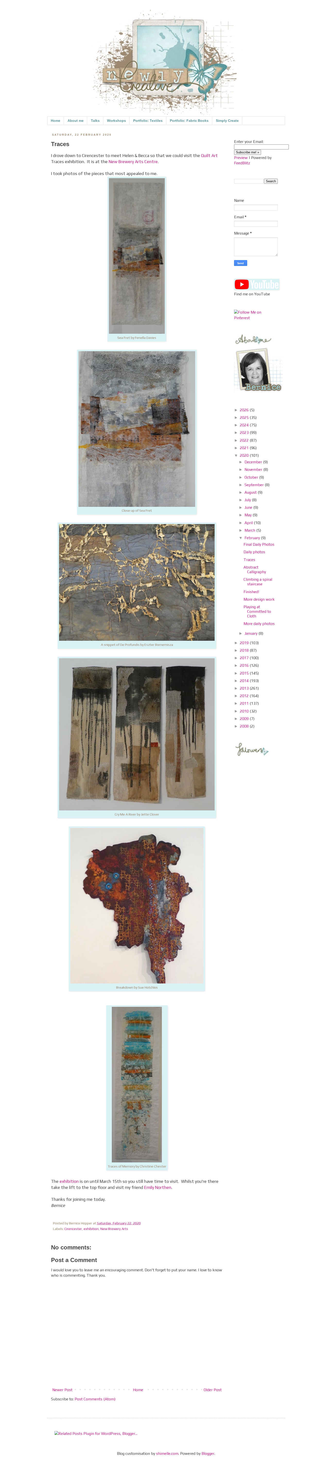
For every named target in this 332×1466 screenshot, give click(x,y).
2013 (245, 688)
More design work (259, 599)
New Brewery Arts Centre (133, 161)
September (255, 485)
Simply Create (227, 121)
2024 (245, 425)
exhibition (69, 1181)
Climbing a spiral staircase (258, 581)
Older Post (213, 1389)
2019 (245, 643)
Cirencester (73, 1229)
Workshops (116, 121)
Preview (241, 157)
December (254, 462)
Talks (95, 121)
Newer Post (62, 1389)
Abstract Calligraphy (255, 569)
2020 (245, 455)
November (254, 469)
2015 (245, 673)
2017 (245, 658)
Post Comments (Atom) (95, 1399)
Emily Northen (157, 1187)
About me (76, 121)
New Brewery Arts (114, 1229)
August (251, 492)
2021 (245, 448)
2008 (245, 726)
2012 (245, 695)
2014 (245, 680)
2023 (245, 432)
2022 (245, 440)
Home (55, 121)
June (249, 507)
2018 (245, 650)
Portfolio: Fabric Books (189, 121)
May (249, 515)
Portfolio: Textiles (148, 121)
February (253, 537)
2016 (245, 665)
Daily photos (254, 552)
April (249, 522)
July (248, 500)
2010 (245, 711)
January (251, 633)
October (252, 477)
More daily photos (259, 623)
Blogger (207, 1453)
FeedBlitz (242, 163)
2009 (245, 718)
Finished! (251, 591)
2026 (245, 410)
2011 (245, 703)
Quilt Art (209, 155)
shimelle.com (167, 1453)
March (250, 530)
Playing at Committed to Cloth (257, 611)
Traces (249, 559)
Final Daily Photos (259, 544)
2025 (245, 417)
